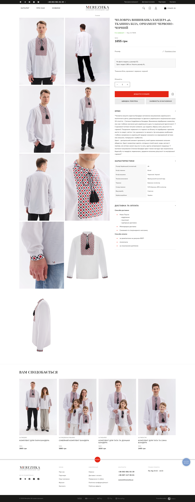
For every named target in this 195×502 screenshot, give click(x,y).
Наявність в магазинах (161, 101)
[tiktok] (38, 2)
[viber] (20, 2)
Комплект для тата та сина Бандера (152, 442)
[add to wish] (173, 94)
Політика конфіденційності (98, 483)
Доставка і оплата (95, 475)
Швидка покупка (130, 101)
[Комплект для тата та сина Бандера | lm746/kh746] (157, 407)
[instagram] (34, 2)
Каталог (25, 8)
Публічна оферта (95, 486)
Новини (56, 8)
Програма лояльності (131, 2)
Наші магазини (64, 479)
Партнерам (162, 2)
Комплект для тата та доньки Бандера (114, 442)
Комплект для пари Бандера (34, 441)
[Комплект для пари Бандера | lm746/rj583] (38, 407)
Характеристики (124, 161)
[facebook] (29, 2)
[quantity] (117, 84)
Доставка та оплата (148, 2)
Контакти (173, 2)
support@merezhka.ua (125, 480)
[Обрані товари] (150, 8)
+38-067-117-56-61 (126, 475)
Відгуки (61, 483)
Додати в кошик (142, 94)
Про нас (40, 8)
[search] (144, 8)
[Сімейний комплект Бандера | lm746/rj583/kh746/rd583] (77, 407)
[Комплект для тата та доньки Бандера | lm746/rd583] (117, 407)
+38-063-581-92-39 (56, 2)
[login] (156, 8)
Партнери (62, 475)
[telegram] (25, 2)
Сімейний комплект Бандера (74, 441)
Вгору (97, 459)
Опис (118, 111)
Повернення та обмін (96, 479)
